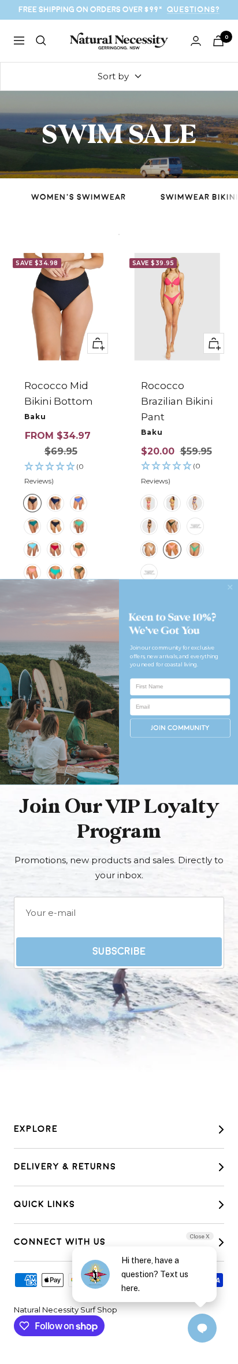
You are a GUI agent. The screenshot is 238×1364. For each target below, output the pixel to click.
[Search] (41, 40)
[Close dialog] (230, 587)
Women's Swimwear (78, 197)
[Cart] (218, 40)
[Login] (196, 41)
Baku (35, 416)
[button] (61, 474)
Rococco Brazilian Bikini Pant (177, 401)
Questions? (193, 9)
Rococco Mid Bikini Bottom (58, 393)
